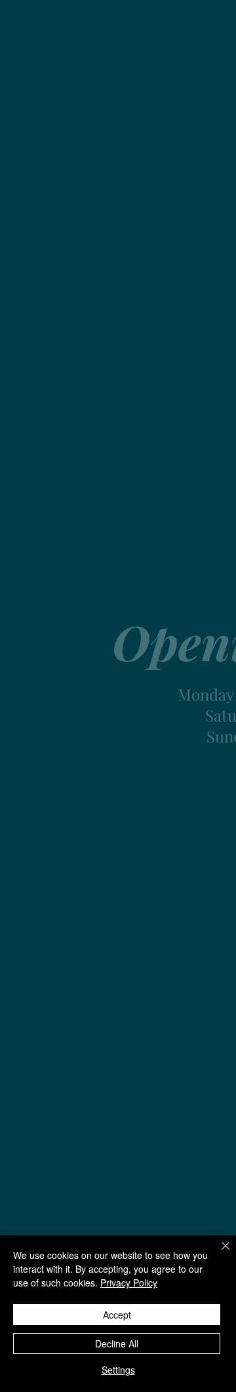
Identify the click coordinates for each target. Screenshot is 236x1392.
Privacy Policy (128, 1282)
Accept (117, 1314)
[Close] (217, 1253)
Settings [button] (118, 1369)
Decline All (116, 1343)
